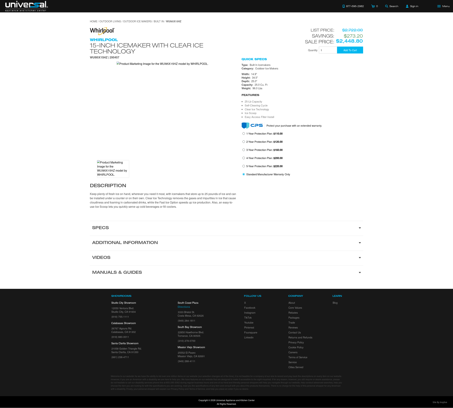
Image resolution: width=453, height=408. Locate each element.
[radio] (262, 135)
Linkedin (249, 337)
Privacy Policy (296, 342)
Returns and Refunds (300, 337)
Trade (291, 322)
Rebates (293, 312)
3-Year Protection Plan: (264, 150)
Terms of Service (297, 357)
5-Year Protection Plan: (264, 166)
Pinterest (249, 327)
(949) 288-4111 (186, 361)
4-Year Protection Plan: (264, 158)
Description (108, 186)
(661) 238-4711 (120, 357)
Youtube (248, 322)
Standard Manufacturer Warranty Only (268, 174)
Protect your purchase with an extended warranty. (294, 125)
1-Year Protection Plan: (264, 133)
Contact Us (294, 332)
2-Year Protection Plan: (264, 142)
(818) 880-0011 (120, 337)
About (291, 302)
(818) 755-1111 (120, 316)
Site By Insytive (440, 402)
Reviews (293, 327)
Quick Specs (254, 59)
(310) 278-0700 (186, 340)
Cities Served (295, 367)
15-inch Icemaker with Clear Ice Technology (146, 48)
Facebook (249, 307)
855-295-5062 (173, 382)
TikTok (248, 317)
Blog (335, 302)
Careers (292, 352)
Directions (184, 306)
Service (292, 362)
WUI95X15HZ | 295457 (104, 57)
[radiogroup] (302, 155)
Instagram (250, 312)
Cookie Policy (295, 347)
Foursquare (250, 332)
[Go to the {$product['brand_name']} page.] (102, 31)
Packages (293, 317)
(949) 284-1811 (186, 320)
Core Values (295, 307)
